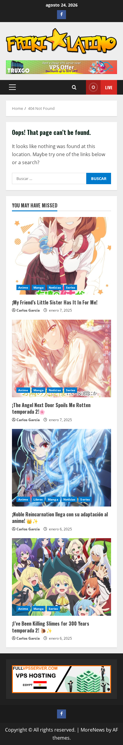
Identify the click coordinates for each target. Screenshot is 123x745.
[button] (12, 87)
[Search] (74, 87)
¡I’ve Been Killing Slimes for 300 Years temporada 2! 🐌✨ (50, 627)
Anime (23, 287)
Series (71, 287)
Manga (38, 287)
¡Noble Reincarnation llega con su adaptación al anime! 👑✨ (60, 517)
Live (109, 87)
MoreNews (93, 729)
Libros (38, 499)
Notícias (55, 287)
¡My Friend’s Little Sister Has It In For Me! (54, 302)
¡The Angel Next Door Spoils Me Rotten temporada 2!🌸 (51, 408)
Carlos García (28, 310)
